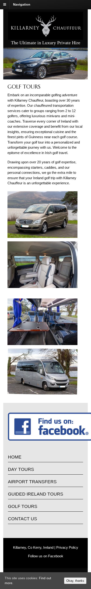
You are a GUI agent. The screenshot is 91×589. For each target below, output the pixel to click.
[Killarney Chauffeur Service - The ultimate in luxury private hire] (45, 37)
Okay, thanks (75, 580)
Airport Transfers (32, 481)
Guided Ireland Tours (35, 494)
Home (14, 457)
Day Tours (21, 469)
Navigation (21, 4)
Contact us (22, 518)
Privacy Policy (67, 547)
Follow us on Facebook (45, 556)
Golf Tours (22, 506)
